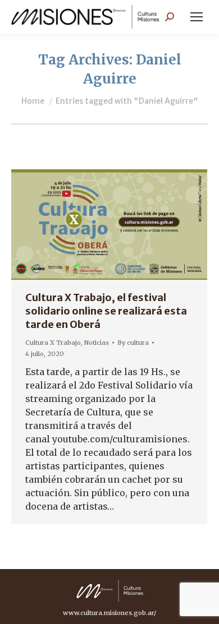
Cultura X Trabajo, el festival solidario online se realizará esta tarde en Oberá (106, 311)
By (133, 342)
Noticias (96, 342)
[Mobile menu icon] (196, 17)
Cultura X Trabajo (53, 342)
